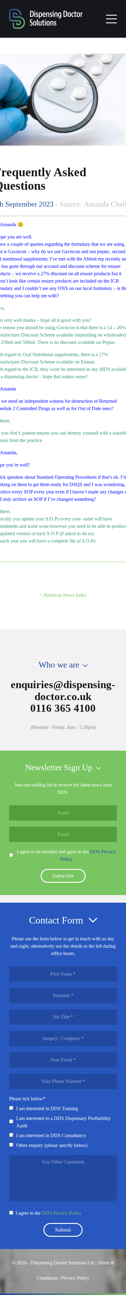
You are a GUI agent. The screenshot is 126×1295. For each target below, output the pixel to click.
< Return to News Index (63, 595)
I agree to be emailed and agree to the (66, 855)
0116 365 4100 (63, 708)
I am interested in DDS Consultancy (51, 1135)
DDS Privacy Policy (61, 1213)
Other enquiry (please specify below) (51, 1145)
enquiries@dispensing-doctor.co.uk (63, 691)
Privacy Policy (75, 1278)
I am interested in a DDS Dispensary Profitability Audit (63, 1122)
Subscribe (63, 876)
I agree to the (48, 1213)
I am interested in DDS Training (47, 1108)
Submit (63, 1230)
